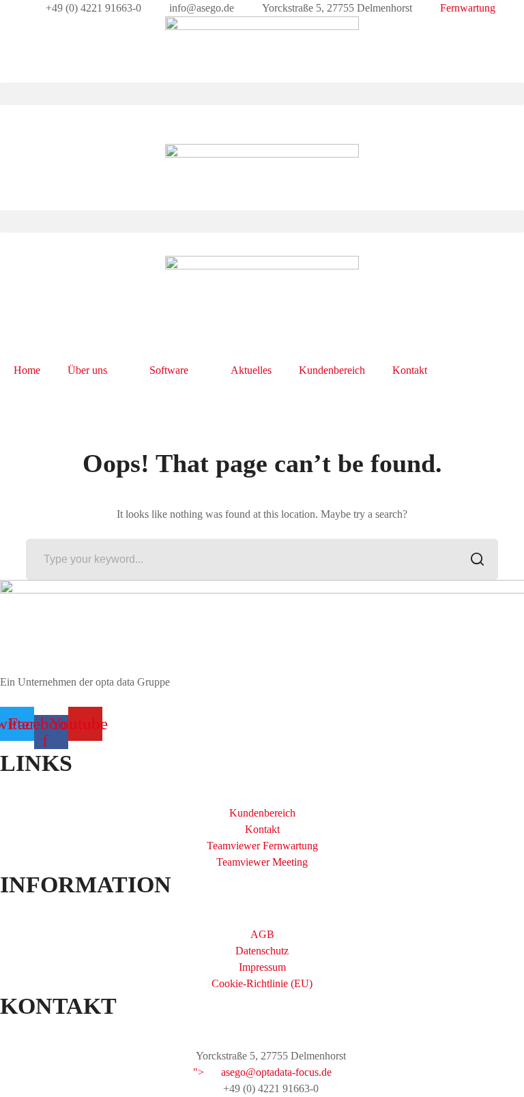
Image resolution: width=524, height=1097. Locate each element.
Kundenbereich (332, 370)
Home (27, 370)
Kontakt (409, 370)
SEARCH (477, 559)
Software (168, 370)
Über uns (87, 370)
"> (262, 1072)
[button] (262, 94)
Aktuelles (251, 370)
